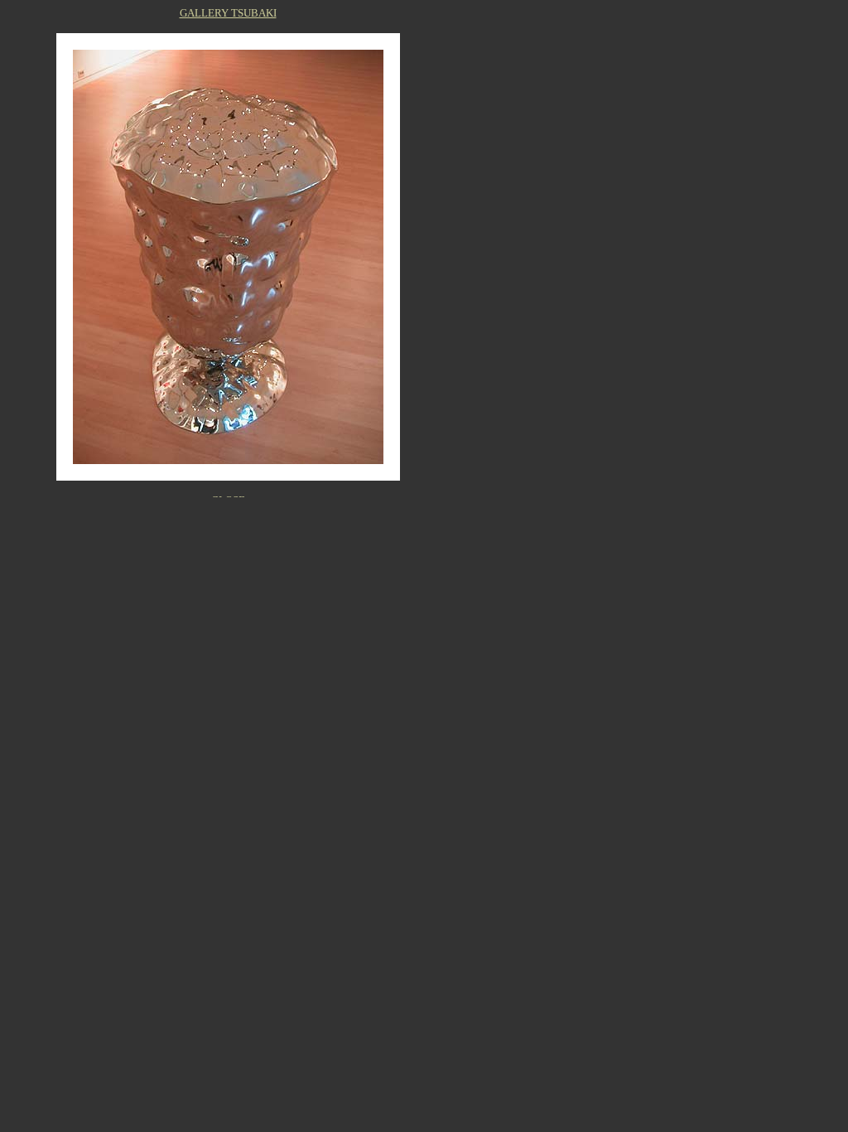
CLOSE (228, 500)
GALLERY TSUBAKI (228, 13)
